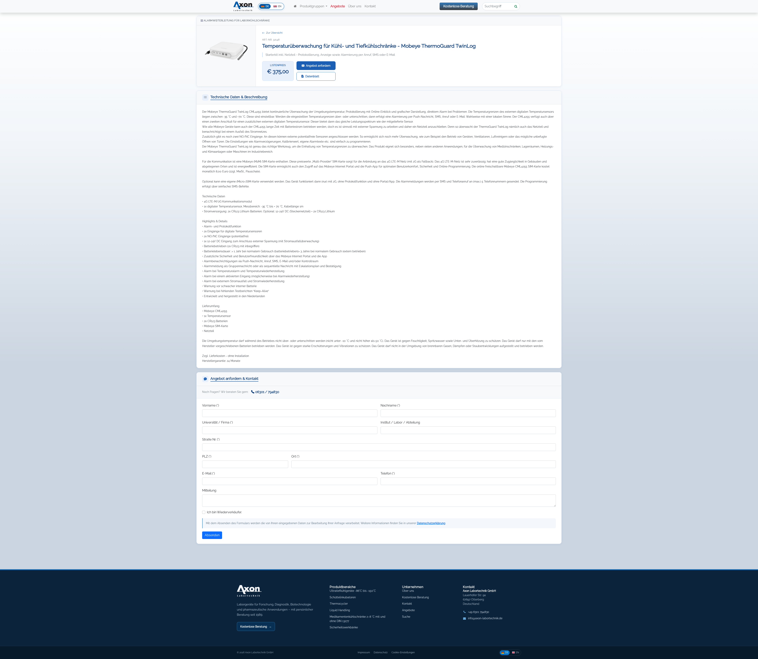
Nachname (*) (390, 405)
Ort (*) (295, 456)
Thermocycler (339, 603)
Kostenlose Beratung (458, 6)
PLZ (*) (206, 456)
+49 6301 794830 (478, 612)
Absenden (212, 535)
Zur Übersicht (274, 32)
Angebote (408, 610)
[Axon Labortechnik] (253, 592)
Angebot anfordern (318, 65)
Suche (406, 616)
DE (506, 652)
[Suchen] (516, 6)
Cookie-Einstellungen (403, 652)
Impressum (364, 652)
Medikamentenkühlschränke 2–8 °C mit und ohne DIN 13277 (357, 619)
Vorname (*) (210, 405)
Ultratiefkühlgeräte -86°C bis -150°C (353, 590)
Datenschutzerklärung (431, 523)
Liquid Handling (340, 610)
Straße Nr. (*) (211, 439)
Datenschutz (381, 652)
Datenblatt (312, 76)
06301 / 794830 (267, 392)
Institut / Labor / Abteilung (400, 422)
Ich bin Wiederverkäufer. (224, 512)
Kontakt (370, 6)
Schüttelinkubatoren (343, 597)
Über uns (354, 6)
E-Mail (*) (208, 473)
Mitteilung (209, 490)
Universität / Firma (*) (217, 422)
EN (517, 652)
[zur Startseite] (295, 6)
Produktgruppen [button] (312, 6)
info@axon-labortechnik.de (485, 618)
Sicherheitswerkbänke (344, 627)
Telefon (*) (388, 473)
